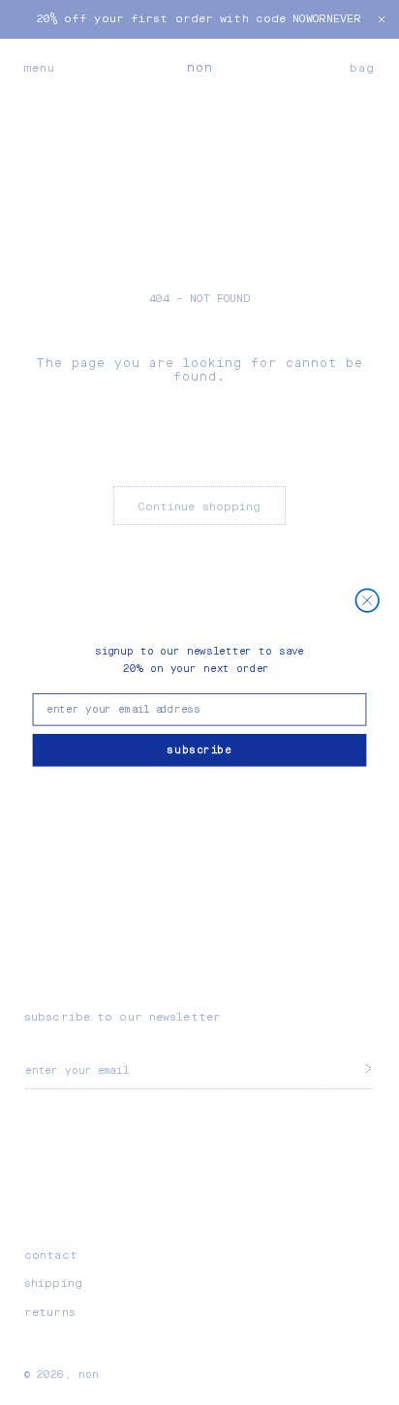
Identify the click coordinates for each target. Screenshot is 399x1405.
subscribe (199, 750)
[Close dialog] (367, 600)
